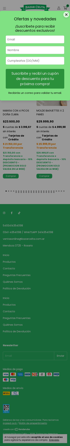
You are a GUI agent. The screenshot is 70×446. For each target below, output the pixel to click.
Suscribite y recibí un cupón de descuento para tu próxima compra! (35, 78)
